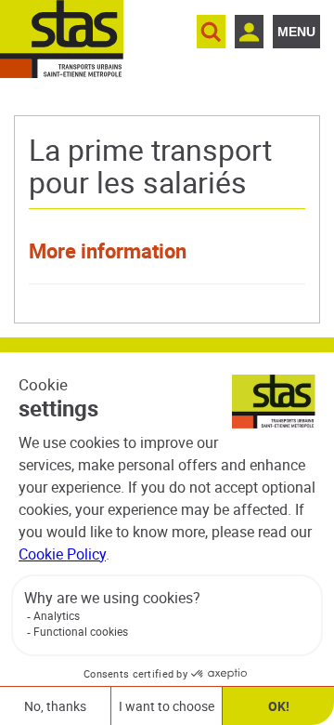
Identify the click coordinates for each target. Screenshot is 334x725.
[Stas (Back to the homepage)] (61, 39)
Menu (296, 31)
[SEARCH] (211, 31)
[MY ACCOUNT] (249, 31)
